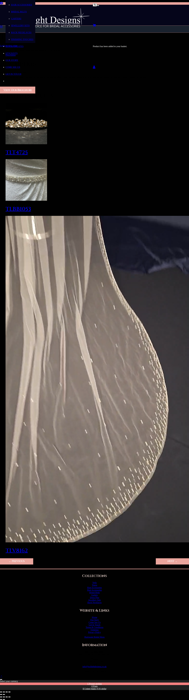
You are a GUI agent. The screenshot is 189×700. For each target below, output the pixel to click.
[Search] (95, 4)
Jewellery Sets (94, 600)
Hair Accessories (94, 587)
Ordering (95, 630)
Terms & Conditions (94, 627)
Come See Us (95, 622)
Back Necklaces (94, 602)
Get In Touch (94, 625)
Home (94, 617)
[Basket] (94, 25)
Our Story (94, 620)
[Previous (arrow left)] (1, 694)
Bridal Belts (94, 592)
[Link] (94, 67)
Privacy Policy (94, 632)
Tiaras (94, 585)
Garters (94, 595)
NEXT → (172, 561)
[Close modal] (1, 679)
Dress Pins (94, 597)
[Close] (98, 5)
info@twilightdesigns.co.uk (94, 666)
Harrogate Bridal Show (94, 637)
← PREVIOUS (17, 561)
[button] (1, 676)
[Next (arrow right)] (4, 694)
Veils (94, 582)
